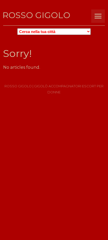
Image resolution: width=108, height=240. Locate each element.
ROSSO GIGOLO (36, 15)
